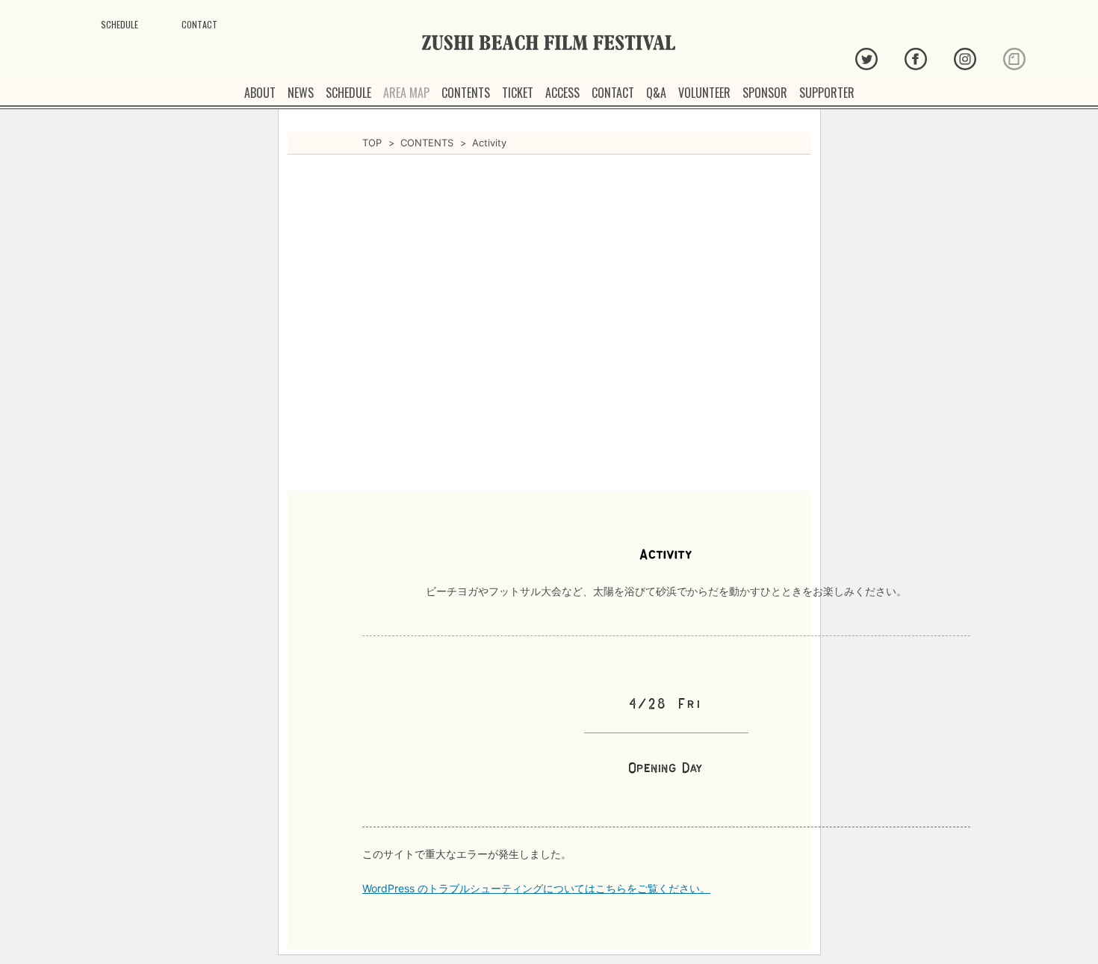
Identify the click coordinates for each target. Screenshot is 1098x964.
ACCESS (562, 93)
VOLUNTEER (704, 93)
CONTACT (613, 93)
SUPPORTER (826, 93)
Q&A (656, 93)
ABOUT (260, 93)
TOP (372, 143)
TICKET (517, 93)
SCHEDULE (348, 93)
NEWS (301, 93)
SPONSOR (764, 93)
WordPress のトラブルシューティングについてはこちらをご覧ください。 (536, 888)
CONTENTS (465, 93)
